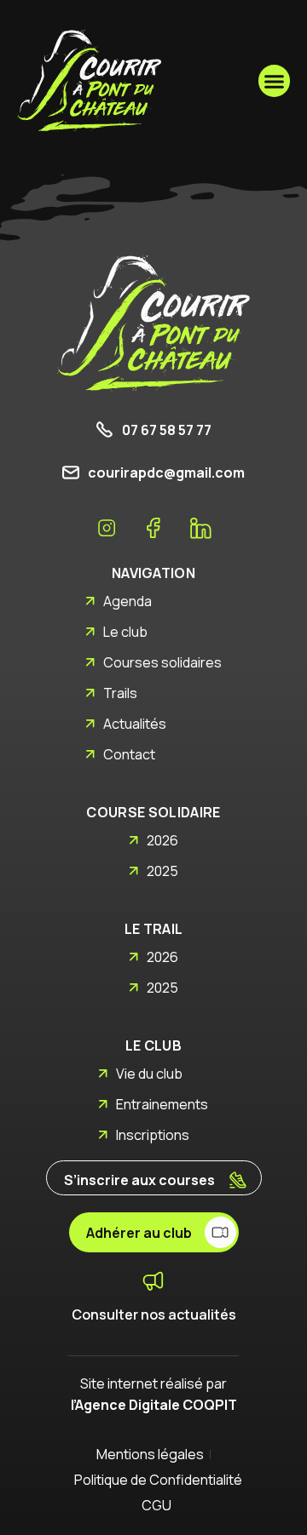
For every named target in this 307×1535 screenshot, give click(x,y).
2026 (162, 840)
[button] (274, 81)
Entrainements (162, 1104)
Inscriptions (152, 1134)
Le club (125, 631)
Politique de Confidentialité (153, 1479)
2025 (162, 870)
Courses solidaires (162, 662)
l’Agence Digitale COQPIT (154, 1404)
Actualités (134, 723)
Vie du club (149, 1073)
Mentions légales (150, 1454)
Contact (129, 754)
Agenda (127, 601)
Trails (120, 693)
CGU (156, 1505)
